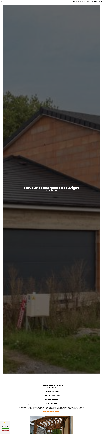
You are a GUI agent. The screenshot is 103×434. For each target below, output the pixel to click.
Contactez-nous (55, 411)
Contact (99, 1)
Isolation (89, 1)
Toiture (77, 1)
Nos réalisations (94, 1)
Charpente (86, 1)
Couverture (81, 1)
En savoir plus (47, 411)
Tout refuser (5, 430)
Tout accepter (5, 428)
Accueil (74, 1)
